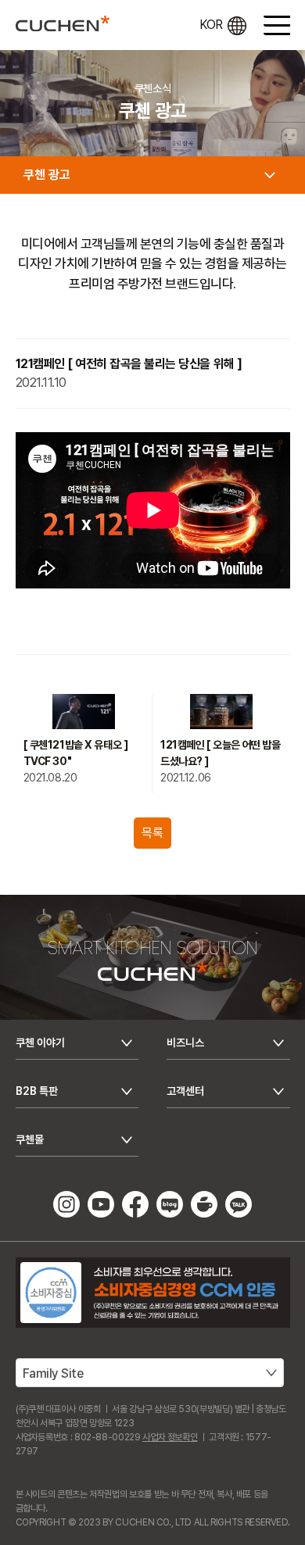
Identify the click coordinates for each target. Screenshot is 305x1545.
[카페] (204, 1203)
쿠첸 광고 (46, 174)
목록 (152, 832)
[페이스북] (135, 1203)
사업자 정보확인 (169, 1437)
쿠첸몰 (30, 1139)
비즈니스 (185, 1042)
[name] (62, 23)
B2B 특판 (37, 1091)
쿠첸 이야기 (40, 1042)
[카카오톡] (238, 1203)
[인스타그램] (66, 1203)
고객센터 (185, 1091)
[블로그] (169, 1203)
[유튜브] (101, 1203)
